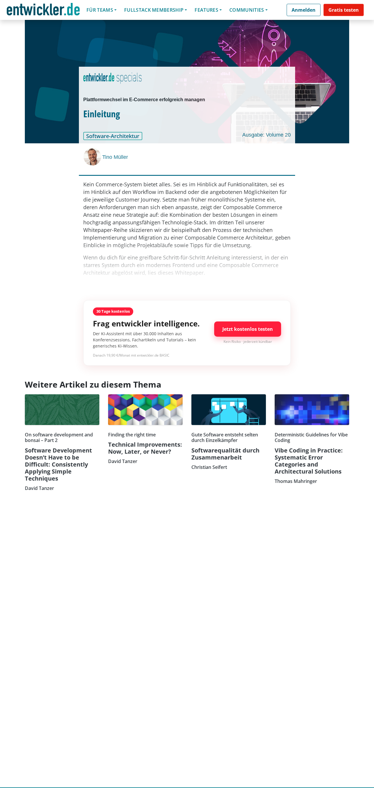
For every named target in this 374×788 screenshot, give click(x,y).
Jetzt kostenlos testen (247, 329)
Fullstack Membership (153, 10)
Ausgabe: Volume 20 (266, 135)
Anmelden (304, 10)
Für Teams (99, 10)
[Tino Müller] (93, 157)
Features (206, 10)
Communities (246, 10)
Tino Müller (115, 157)
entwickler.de (43, 11)
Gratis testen (343, 10)
